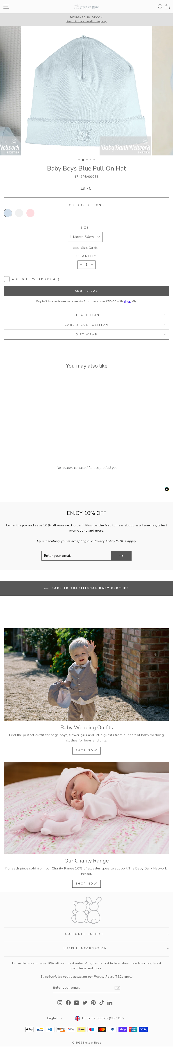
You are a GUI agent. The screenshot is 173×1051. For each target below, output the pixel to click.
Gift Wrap (87, 334)
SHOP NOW (87, 750)
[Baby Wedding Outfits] (86, 674)
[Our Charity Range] (86, 808)
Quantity (86, 256)
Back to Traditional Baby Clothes (89, 588)
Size (84, 227)
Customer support (85, 934)
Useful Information (85, 948)
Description (86, 315)
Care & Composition (87, 325)
